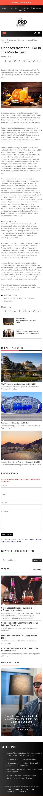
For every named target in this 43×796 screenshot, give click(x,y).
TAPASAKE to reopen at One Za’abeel (21, 759)
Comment (5, 511)
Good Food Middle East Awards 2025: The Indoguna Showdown (19, 624)
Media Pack (25, 8)
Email (3, 494)
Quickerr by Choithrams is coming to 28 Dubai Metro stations (24, 770)
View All (38, 570)
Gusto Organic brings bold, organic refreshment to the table (16, 609)
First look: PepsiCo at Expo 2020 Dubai (14, 423)
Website (4, 503)
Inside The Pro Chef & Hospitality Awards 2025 (19, 637)
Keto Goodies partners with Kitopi (25, 320)
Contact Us (21, 10)
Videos (6, 600)
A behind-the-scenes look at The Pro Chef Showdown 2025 (19, 649)
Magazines (37, 8)
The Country (11, 40)
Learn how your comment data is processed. (21, 540)
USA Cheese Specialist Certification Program (19, 298)
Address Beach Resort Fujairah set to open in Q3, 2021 (20, 462)
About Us (14, 8)
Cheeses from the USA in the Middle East (21, 50)
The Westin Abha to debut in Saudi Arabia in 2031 (18, 384)
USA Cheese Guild (10, 295)
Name (4, 485)
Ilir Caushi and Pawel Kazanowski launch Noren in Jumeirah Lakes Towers (22, 776)
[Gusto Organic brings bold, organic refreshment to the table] (21, 590)
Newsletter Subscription (17, 551)
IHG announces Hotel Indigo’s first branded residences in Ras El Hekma (23, 764)
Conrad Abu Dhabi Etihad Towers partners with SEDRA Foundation (27, 331)
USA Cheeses (8, 301)
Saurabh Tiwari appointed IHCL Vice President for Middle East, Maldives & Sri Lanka (21, 719)
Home (4, 8)
